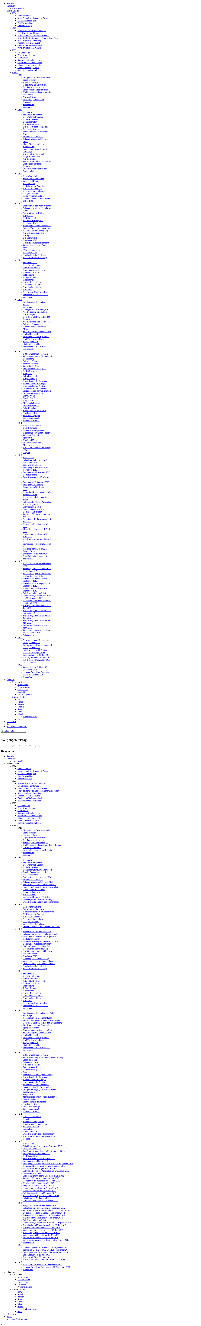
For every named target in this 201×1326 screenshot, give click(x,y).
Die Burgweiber (30, 238)
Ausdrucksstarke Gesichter (34, 255)
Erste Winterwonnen (32, 465)
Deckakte (22, 692)
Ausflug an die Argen (32, 413)
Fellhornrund (28, 275)
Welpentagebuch (25, 694)
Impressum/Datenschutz (17, 726)
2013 (20, 455)
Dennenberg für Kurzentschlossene (31, 123)
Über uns (10, 679)
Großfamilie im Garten (33, 285)
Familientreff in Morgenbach (30, 45)
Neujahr (26, 452)
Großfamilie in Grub (32, 287)
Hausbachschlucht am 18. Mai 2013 (38, 1183)
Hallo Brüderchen (30, 119)
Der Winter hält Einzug (33, 117)
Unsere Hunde (18, 697)
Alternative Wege (30, 82)
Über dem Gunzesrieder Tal (29, 65)
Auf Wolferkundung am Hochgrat (37, 951)
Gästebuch (11, 721)
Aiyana (21, 704)
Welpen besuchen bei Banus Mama (38, 961)
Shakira (21, 709)
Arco (20, 719)
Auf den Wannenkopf (32, 188)
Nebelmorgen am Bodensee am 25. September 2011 (36, 641)
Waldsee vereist (29, 107)
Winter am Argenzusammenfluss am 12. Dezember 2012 (37, 574)
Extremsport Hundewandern (35, 292)
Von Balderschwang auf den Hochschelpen (35, 313)
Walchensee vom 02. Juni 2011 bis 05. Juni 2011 (36, 661)
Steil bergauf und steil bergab (35, 90)
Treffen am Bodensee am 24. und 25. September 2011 (37, 646)
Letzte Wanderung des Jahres (35, 354)
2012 (20, 561)
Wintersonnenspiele (31, 418)
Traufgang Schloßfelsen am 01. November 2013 (36, 468)
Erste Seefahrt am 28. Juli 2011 (36, 655)
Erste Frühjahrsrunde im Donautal (37, 850)
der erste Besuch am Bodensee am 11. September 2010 (36, 673)
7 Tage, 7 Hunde (30, 277)
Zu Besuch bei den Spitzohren (36, 336)
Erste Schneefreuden (26, 55)
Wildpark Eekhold (31, 435)
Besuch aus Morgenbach (33, 430)
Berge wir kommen (31, 156)
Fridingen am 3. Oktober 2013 (36, 482)
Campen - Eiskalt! (31, 193)
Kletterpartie (28, 280)
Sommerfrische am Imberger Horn (38, 877)
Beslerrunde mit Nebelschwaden (37, 225)
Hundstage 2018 (30, 240)
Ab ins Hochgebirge (31, 334)
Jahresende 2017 (30, 262)
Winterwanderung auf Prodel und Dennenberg (43, 1057)
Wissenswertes (24, 687)
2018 (20, 203)
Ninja (20, 712)
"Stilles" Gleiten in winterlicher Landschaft (41, 926)
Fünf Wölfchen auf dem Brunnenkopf (33, 145)
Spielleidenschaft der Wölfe (35, 593)
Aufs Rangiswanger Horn (34, 270)
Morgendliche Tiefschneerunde (36, 77)
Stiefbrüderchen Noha (32, 344)
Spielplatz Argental (31, 324)
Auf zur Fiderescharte (32, 282)
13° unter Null (24, 53)
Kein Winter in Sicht (32, 176)
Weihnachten (28, 457)
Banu (20, 699)
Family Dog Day (30, 398)
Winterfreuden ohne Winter (29, 48)
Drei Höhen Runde (31, 267)
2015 (20, 351)
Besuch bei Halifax (31, 420)
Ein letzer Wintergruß (27, 20)
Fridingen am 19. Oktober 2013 (36, 472)
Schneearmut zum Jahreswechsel (37, 206)
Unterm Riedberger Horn (28, 67)
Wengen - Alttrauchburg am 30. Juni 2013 (41, 1178)
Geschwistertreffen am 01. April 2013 (39, 1190)
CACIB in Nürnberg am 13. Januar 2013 (40, 1200)
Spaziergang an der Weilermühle (37, 391)
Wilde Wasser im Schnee (33, 196)
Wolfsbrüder (28, 349)
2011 (20, 637)
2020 (20, 109)
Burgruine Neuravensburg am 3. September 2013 (37, 493)
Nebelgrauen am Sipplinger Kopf (37, 309)
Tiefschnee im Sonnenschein (35, 294)
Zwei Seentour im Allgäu (34, 386)
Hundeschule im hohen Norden (36, 433)
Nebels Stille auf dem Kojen (30, 62)
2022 (14, 50)
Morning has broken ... (33, 136)
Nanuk (20, 702)
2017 (20, 260)
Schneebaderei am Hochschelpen (32, 30)
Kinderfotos (28, 677)
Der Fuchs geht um (26, 23)
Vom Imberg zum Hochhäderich (37, 331)
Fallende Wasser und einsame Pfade (38, 882)
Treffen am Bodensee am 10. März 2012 (40, 1237)
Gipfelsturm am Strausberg (34, 85)
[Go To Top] (1, 1323)
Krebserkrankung (30, 716)
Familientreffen (24, 16)
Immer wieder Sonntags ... (34, 368)
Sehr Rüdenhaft (30, 408)
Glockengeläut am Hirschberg (36, 243)
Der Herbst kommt (31, 129)
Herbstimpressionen (31, 218)
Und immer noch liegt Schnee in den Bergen (42, 845)
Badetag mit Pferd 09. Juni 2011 (37, 657)
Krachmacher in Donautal (29, 43)
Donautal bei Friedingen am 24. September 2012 (36, 584)
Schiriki (21, 707)
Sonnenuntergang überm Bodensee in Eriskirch (33, 510)
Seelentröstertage (25, 25)
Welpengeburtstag (30, 341)
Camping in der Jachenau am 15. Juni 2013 (41, 1181)
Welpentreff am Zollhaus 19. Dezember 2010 (35, 668)
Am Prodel (27, 289)
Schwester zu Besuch (32, 507)
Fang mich (27, 373)
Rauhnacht (27, 112)
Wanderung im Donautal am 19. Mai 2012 (41, 1235)
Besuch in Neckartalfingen (34, 383)
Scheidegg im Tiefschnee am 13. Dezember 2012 (44, 1208)
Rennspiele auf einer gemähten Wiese (39, 1168)
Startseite (10, 3)
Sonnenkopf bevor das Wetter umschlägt (40, 887)
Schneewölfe (28, 635)
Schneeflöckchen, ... (31, 364)
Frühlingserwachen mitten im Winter (38, 1013)
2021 (20, 75)
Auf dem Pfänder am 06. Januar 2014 (39, 1136)
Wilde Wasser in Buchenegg (35, 257)
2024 (14, 13)
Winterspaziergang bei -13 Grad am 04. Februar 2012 (36, 631)
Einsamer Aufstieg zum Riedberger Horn (33, 221)
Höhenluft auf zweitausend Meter (37, 1030)
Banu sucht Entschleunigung (35, 230)
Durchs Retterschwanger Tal (35, 127)
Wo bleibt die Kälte (31, 366)
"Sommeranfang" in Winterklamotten (31, 251)
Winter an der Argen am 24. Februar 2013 (41, 1195)
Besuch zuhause (30, 428)
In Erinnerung (24, 684)
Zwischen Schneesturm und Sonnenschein (35, 170)
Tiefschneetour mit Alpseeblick (36, 346)
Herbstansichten (30, 475)
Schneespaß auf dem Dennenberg (32, 165)
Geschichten (23, 689)
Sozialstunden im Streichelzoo (36, 388)
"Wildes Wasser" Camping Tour (37, 228)
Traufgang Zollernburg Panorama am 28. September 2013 (35, 487)
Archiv (15, 72)
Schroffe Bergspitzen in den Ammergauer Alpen (38, 38)
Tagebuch (11, 6)
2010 (20, 665)
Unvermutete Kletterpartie (34, 154)
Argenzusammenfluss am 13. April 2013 (40, 1188)
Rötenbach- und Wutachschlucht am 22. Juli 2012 (37, 601)
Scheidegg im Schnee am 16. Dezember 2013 (35, 461)
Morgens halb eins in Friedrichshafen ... (32, 404)
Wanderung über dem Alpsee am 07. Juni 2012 (43, 1230)
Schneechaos (28, 104)
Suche (9, 724)
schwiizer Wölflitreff (32, 425)
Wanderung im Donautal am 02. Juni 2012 (41, 1232)
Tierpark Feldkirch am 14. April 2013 (39, 1186)
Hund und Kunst (30, 440)
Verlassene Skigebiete (32, 114)
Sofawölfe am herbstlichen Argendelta (39, 936)
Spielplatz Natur (30, 361)
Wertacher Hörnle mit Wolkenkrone (32, 182)
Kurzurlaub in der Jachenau (35, 381)
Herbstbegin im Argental (33, 186)
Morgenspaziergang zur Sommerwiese (33, 394)
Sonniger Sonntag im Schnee (30, 70)
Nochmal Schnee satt (32, 97)
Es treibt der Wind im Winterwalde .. (33, 35)
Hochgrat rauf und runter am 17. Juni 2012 (41, 1227)
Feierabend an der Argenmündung (30, 377)
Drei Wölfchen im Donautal (35, 339)
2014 (20, 423)
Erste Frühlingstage (31, 415)
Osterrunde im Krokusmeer (34, 191)
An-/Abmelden (18, 8)
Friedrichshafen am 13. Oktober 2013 (39, 1158)
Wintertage (27, 297)
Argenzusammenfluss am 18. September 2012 (35, 589)
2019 (20, 173)
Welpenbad (28, 401)
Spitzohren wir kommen (33, 178)
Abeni (20, 714)
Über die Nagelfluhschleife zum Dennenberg (42, 1023)
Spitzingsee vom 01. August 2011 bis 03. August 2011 (35, 651)
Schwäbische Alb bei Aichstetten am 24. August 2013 (37, 503)
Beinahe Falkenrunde (32, 265)
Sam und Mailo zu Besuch (34, 410)
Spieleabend (28, 438)
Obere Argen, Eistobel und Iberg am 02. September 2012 (37, 597)
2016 (20, 299)
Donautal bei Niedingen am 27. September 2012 (36, 579)
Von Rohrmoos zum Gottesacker (37, 322)
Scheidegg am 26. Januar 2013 (36, 554)
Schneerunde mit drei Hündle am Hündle (40, 934)
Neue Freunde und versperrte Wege (33, 18)
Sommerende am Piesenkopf (30, 40)
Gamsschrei (23, 57)
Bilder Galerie (13, 11)
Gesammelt (17, 682)
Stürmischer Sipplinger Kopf (30, 60)
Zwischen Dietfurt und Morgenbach (33, 443)
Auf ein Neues (29, 159)
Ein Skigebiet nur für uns (28, 33)
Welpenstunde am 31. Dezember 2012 (39, 1205)
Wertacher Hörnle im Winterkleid (37, 161)
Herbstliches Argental (32, 371)
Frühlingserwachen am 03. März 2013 (39, 1193)
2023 (14, 28)
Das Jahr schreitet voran (33, 87)
